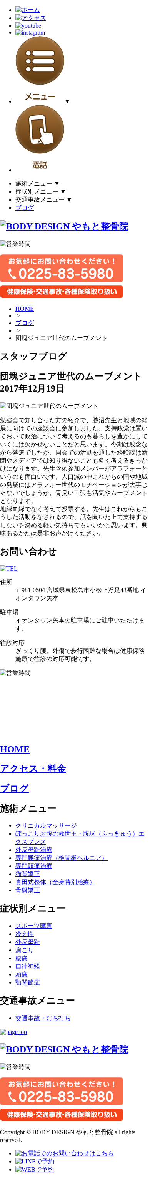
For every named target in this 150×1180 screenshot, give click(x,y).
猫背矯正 (27, 874)
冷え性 (24, 934)
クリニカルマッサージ (46, 825)
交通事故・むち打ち (43, 1018)
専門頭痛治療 (33, 866)
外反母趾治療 (33, 849)
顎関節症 (27, 982)
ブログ (24, 207)
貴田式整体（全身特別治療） (55, 882)
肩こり (24, 950)
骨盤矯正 (27, 890)
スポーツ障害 (33, 926)
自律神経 (27, 966)
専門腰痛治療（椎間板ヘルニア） (61, 858)
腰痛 (21, 958)
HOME (24, 308)
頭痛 (21, 974)
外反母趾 (27, 942)
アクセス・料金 (33, 768)
